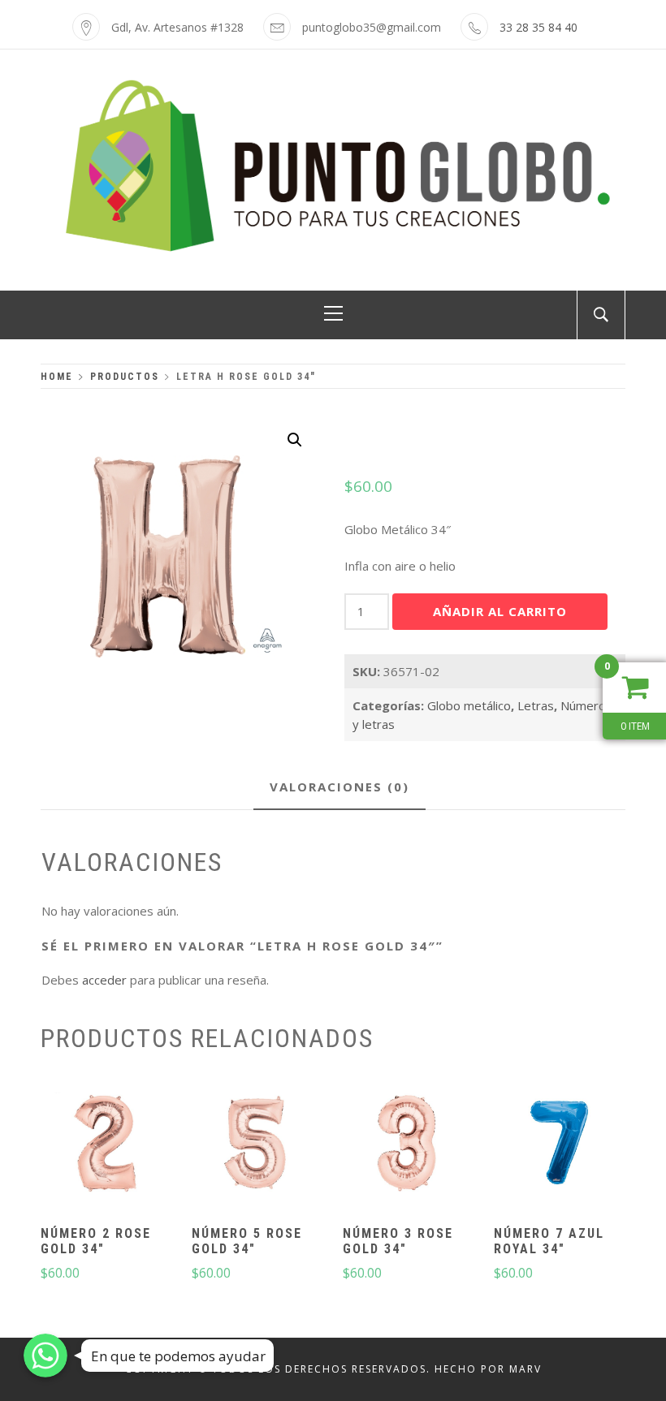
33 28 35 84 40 (538, 27)
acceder (104, 980)
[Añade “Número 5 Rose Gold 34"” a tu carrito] (255, 1144)
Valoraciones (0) (339, 786)
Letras (535, 705)
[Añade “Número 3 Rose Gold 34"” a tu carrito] (407, 1144)
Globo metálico (469, 705)
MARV (525, 1369)
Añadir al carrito (500, 611)
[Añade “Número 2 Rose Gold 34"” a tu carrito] (104, 1144)
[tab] (339, 787)
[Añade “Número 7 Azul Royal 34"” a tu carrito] (558, 1144)
